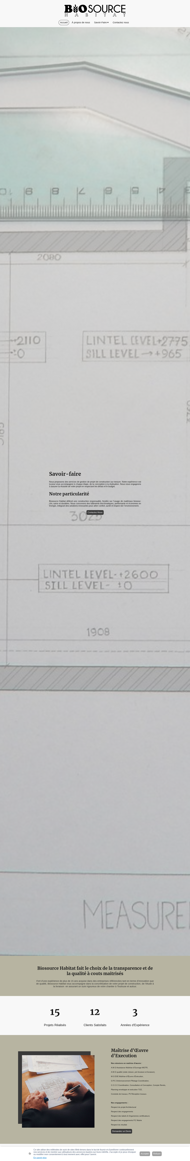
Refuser (157, 1154)
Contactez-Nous (95, 512)
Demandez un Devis (121, 1131)
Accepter (145, 1154)
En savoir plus (40, 1158)
